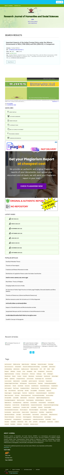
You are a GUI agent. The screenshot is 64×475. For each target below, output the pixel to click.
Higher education (34, 369)
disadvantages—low (39, 378)
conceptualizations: (17, 419)
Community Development (41, 392)
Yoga (6, 390)
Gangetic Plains (49, 412)
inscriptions (26, 424)
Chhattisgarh (50, 373)
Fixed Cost (24, 392)
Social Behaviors (34, 385)
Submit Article (12, 112)
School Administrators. (45, 385)
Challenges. (39, 373)
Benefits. (27, 390)
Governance (18, 416)
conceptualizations (27, 419)
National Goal (20, 421)
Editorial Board (28, 469)
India (35, 371)
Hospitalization (54, 385)
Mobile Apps (33, 364)
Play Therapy (16, 388)
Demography (29, 371)
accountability (44, 366)
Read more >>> (55, 101)
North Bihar (41, 412)
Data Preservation (20, 400)
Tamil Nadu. (40, 383)
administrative (52, 366)
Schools (14, 385)
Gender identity (16, 404)
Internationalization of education (11, 409)
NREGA (6, 378)
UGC (41, 369)
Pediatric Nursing (34, 388)
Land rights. (18, 414)
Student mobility (47, 407)
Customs (19, 376)
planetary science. (34, 424)
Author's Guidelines (15, 116)
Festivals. (25, 376)
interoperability (8, 397)
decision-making (49, 395)
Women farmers (34, 412)
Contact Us (17, 5)
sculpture (57, 421)
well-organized (42, 421)
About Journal (9, 5)
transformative (8, 407)
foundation (13, 424)
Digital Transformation (9, 373)
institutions (19, 424)
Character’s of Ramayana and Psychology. (31, 366)
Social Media (20, 385)
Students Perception (42, 364)
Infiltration (13, 371)
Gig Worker (12, 378)
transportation (42, 390)
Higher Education (25, 364)
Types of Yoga (20, 390)
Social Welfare (51, 392)
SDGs (26, 421)
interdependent (8, 419)
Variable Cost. (31, 392)
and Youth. (35, 421)
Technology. (50, 364)
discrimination (48, 378)
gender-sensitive (16, 412)
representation (35, 414)
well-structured (8, 364)
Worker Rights (55, 376)
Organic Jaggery (8, 392)
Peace (54, 419)
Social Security (47, 376)
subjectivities (26, 402)
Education (17, 395)
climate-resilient (25, 412)
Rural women (41, 381)
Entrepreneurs (25, 373)
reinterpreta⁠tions (42, 402)
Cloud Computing (29, 400)
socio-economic (30, 378)
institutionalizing (8, 369)
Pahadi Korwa (7, 376)
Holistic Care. (54, 388)
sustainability (24, 381)
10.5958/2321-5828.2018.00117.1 (16, 49)
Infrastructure (49, 371)
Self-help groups (23, 383)
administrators (8, 385)
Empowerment (49, 381)
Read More (10, 62)
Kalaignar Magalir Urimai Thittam (11, 383)
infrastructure (32, 397)
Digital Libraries (8, 402)
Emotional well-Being (44, 388)
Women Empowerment (26, 395)
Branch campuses (23, 409)
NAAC (48, 369)
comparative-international (38, 419)
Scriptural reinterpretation (36, 404)
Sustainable (13, 421)
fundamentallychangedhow (50, 383)
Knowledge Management (10, 400)
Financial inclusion (32, 383)
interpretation (18, 366)
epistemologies (47, 416)
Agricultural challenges (9, 414)
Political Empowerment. (38, 416)
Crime (24, 371)
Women (14, 376)
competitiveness (16, 407)
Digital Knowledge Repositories (42, 397)
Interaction (27, 385)
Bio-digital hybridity (25, 404)
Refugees (7, 371)
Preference (32, 373)
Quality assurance (25, 369)
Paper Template (13, 120)
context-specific (44, 414)
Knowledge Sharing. (17, 402)
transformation (39, 376)
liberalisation (31, 376)
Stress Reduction (12, 390)
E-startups (18, 373)
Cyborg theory (8, 404)
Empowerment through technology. (51, 404)
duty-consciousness (9, 366)
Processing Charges (13, 133)
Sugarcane (49, 390)
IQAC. (53, 369)
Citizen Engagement (27, 416)
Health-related (52, 409)
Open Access (48, 400)
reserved (7, 424)
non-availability (34, 390)
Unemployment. (41, 371)
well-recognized (8, 388)
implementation (16, 381)
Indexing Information (15, 138)
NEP (44, 369)
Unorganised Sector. (20, 378)
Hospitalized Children (24, 388)
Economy (19, 371)
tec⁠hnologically (51, 402)
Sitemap (38, 469)
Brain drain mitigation (33, 409)
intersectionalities (27, 414)
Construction (50, 421)
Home (6, 469)
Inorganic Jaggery (17, 392)
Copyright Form (13, 125)
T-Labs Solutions (13, 473)
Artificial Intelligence (39, 400)
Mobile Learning (16, 364)
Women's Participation (9, 416)
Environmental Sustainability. (38, 395)
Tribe (44, 373)
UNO (30, 421)
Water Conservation (9, 395)
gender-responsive (33, 381)
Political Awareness (53, 414)
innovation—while (25, 407)
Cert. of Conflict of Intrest (16, 129)
